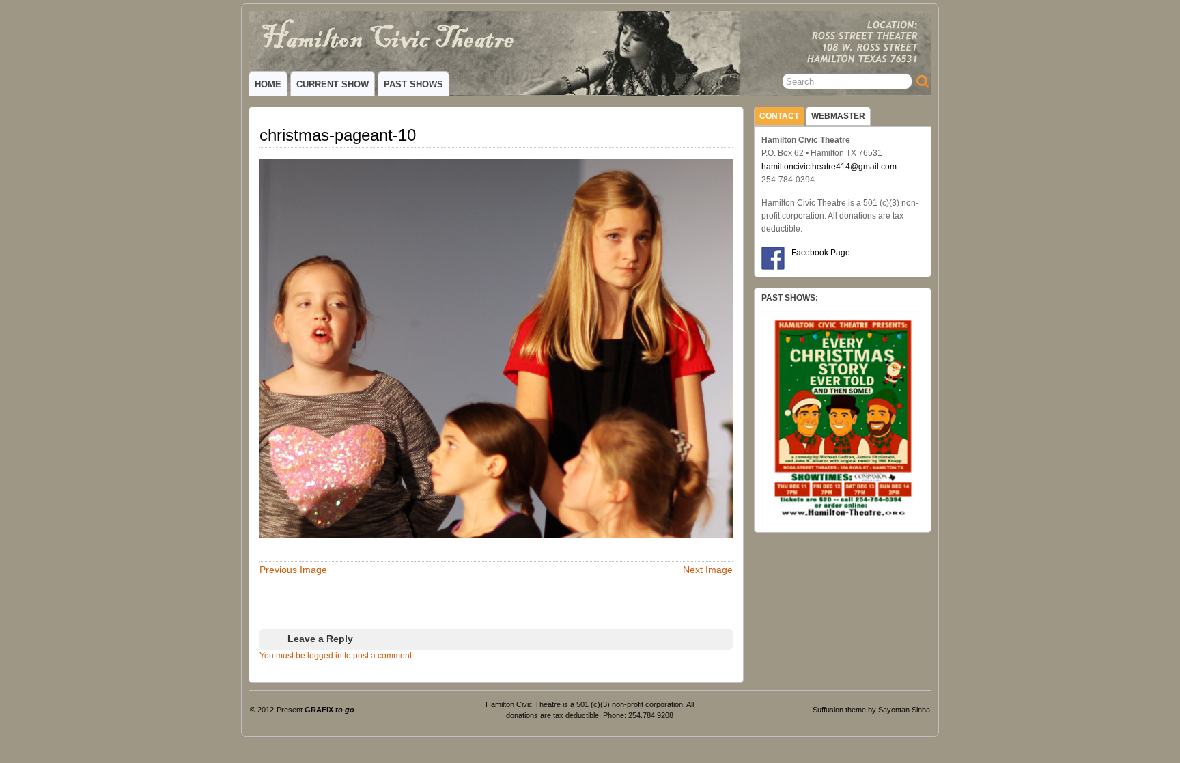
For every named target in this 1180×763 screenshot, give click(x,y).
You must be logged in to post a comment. (336, 656)
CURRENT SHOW (332, 84)
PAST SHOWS (413, 84)
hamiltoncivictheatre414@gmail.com (829, 166)
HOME (268, 84)
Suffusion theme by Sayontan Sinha (871, 710)
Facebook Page (820, 253)
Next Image (708, 569)
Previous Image (293, 569)
